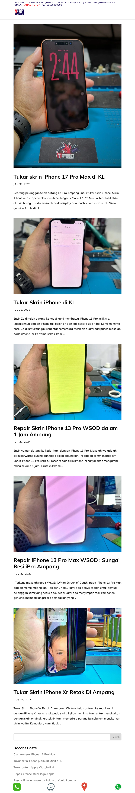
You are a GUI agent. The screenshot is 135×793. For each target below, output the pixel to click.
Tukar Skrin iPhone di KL (44, 302)
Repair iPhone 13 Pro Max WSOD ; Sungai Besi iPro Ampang (67, 563)
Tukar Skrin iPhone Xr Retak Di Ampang (64, 692)
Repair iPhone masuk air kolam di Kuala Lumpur (45, 780)
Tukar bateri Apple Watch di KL (35, 767)
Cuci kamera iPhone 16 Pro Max (35, 754)
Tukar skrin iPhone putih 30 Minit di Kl (38, 761)
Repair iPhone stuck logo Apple (34, 774)
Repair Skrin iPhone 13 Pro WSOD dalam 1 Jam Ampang (66, 431)
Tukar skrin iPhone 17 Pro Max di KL (59, 176)
